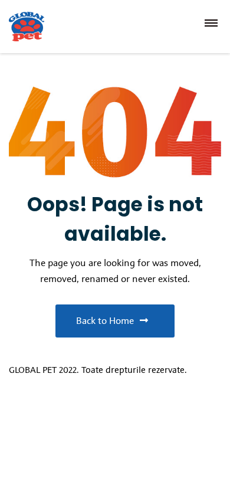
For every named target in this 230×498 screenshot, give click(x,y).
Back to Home (105, 320)
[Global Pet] (46, 26)
